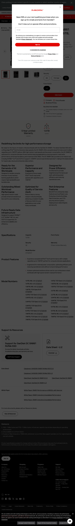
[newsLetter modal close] (60, 7)
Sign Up (37, 44)
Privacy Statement (57, 517)
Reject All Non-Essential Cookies (47, 523)
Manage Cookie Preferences (26, 523)
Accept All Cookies (65, 523)
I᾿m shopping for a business (38, 50)
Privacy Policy (52, 54)
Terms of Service (36, 56)
